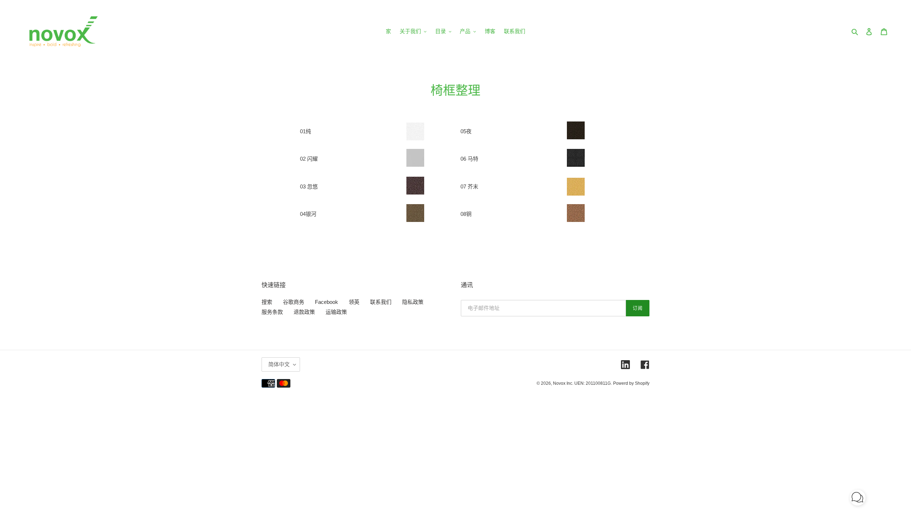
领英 (354, 302)
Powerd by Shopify (631, 383)
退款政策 (304, 312)
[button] (857, 499)
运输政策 (336, 312)
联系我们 (380, 302)
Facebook (326, 302)
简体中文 (279, 364)
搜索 (267, 302)
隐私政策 (412, 302)
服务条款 (272, 312)
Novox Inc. (563, 383)
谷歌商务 (293, 302)
